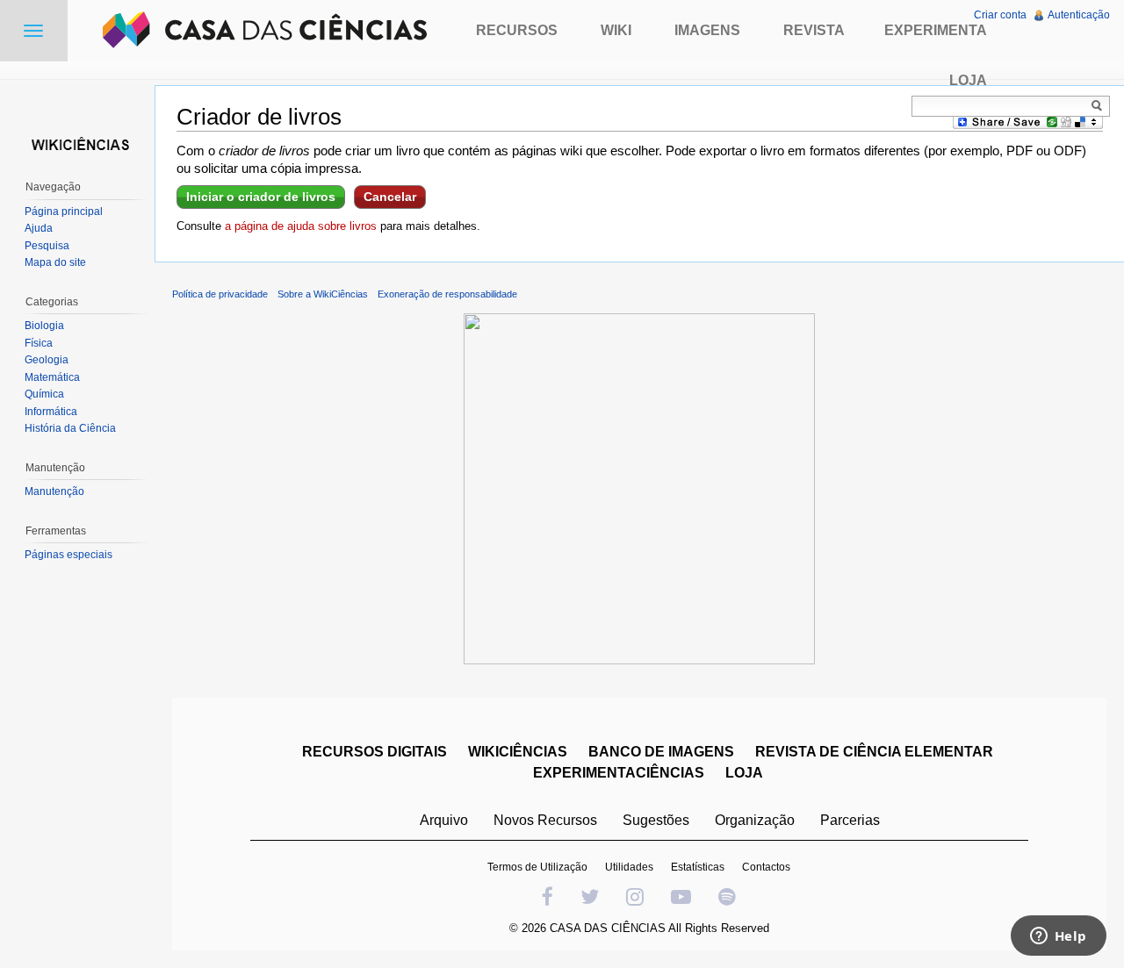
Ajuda (39, 228)
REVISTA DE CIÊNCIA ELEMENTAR (874, 751)
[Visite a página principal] (77, 142)
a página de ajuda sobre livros (301, 226)
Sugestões (656, 820)
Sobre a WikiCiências (322, 294)
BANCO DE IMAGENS (661, 751)
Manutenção (54, 491)
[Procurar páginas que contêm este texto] (1099, 105)
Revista (814, 30)
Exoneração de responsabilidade (447, 294)
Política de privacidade (220, 294)
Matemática (52, 377)
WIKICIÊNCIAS (517, 751)
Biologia (44, 325)
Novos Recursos (545, 820)
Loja (968, 80)
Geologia (46, 360)
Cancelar (390, 197)
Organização (755, 820)
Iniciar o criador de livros (260, 197)
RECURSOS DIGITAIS (374, 751)
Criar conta (1000, 15)
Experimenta (935, 30)
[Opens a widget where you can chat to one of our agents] (1058, 937)
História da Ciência (70, 428)
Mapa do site (55, 262)
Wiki (616, 30)
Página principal (64, 211)
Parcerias (850, 820)
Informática (51, 411)
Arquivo (444, 820)
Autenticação (1079, 15)
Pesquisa (47, 246)
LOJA (744, 772)
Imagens (707, 30)
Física (39, 343)
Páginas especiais (68, 555)
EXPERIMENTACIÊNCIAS (618, 772)
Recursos (517, 30)
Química (44, 394)
